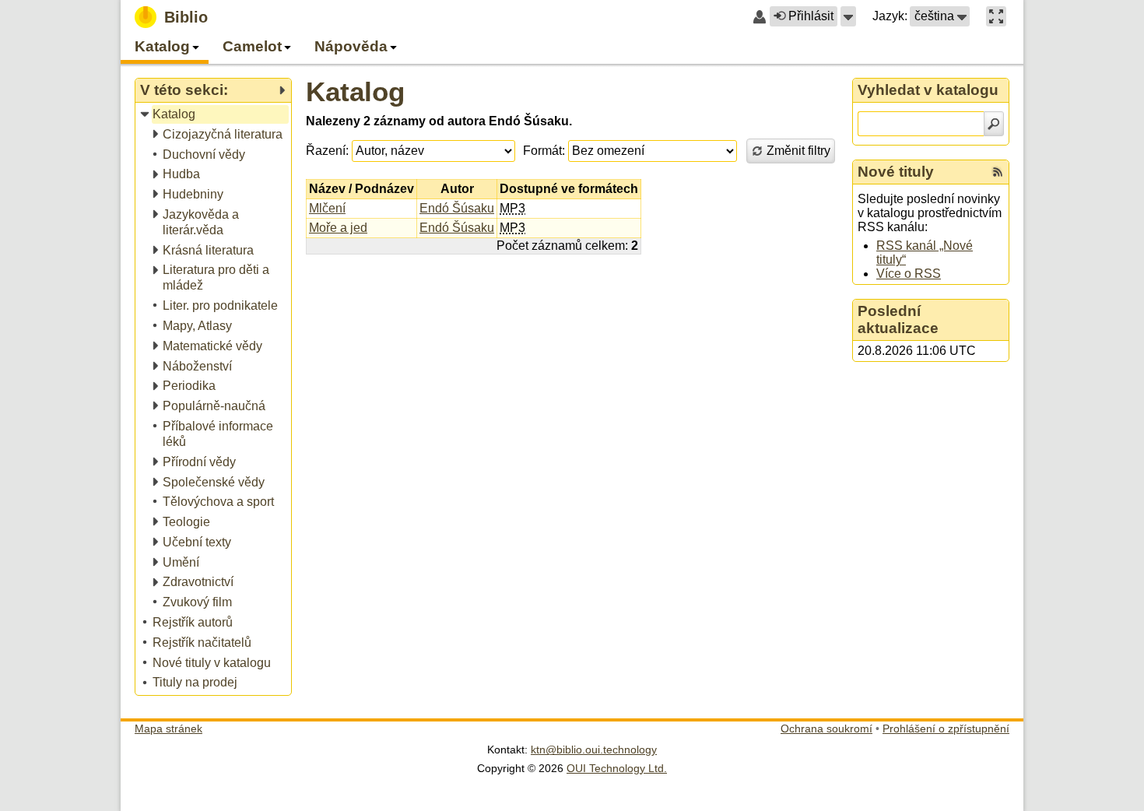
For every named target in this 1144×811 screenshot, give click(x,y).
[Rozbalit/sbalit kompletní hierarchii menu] (281, 90)
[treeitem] (214, 115)
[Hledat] (994, 123)
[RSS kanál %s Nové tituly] (997, 172)
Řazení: (327, 150)
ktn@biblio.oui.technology (594, 749)
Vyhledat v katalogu (928, 90)
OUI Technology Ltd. (617, 768)
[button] (848, 16)
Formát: (544, 150)
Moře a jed (338, 227)
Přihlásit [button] (810, 16)
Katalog (355, 91)
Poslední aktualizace (898, 319)
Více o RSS (908, 273)
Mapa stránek (168, 728)
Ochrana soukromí (826, 728)
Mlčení (327, 208)
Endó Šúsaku (456, 208)
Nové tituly (896, 171)
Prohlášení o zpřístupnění (946, 728)
